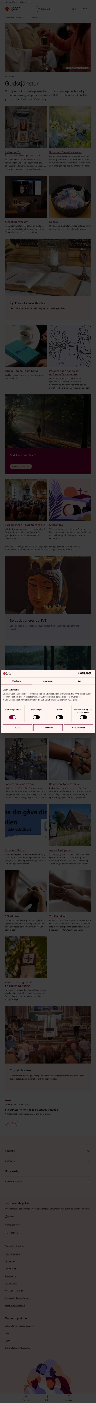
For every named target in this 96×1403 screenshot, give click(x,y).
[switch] (36, 717)
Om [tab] (79, 681)
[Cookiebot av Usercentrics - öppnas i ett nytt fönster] (82, 674)
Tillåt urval (48, 728)
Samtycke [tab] (16, 681)
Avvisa (17, 728)
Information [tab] (48, 681)
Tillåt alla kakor (78, 728)
